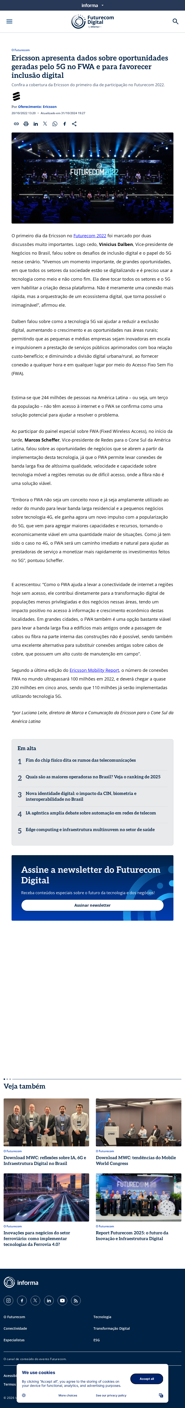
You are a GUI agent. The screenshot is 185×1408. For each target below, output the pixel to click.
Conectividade (15, 1328)
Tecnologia (102, 1317)
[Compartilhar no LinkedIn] (35, 124)
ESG (96, 1340)
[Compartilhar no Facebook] (64, 124)
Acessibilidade (15, 1375)
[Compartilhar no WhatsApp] (55, 124)
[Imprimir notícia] (26, 124)
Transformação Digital (111, 1328)
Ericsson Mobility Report (94, 670)
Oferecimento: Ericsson (37, 106)
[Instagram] (8, 1300)
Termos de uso (16, 1384)
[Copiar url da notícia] (16, 124)
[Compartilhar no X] (45, 124)
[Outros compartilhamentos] (74, 124)
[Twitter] (35, 1300)
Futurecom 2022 (89, 235)
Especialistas (14, 1340)
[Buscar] (175, 21)
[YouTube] (62, 1300)
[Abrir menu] (9, 21)
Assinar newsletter (92, 905)
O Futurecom (21, 50)
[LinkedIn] (49, 1300)
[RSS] (76, 1300)
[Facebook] (22, 1300)
